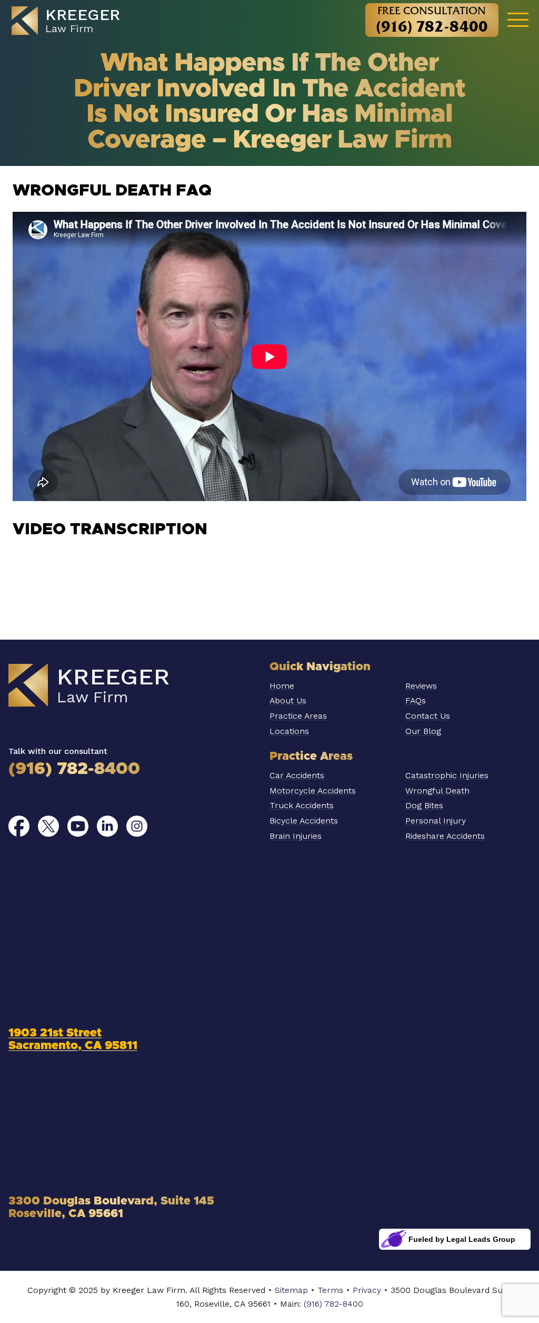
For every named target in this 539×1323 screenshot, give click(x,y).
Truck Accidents (302, 805)
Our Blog (423, 731)
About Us (288, 700)
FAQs (415, 700)
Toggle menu (518, 19)
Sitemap (291, 1290)
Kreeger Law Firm (103, 686)
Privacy (367, 1290)
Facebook (18, 826)
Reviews (421, 686)
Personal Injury (435, 821)
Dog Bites (424, 805)
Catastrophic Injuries (446, 775)
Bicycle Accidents (304, 821)
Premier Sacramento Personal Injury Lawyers (71, 21)
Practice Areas (298, 716)
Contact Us (427, 716)
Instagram (136, 826)
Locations (289, 731)
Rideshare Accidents (445, 836)
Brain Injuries (296, 836)
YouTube (77, 826)
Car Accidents (297, 775)
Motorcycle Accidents (313, 791)
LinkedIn (107, 826)
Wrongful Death (437, 791)
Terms (330, 1290)
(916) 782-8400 (74, 769)
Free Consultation (432, 19)
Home (282, 686)
